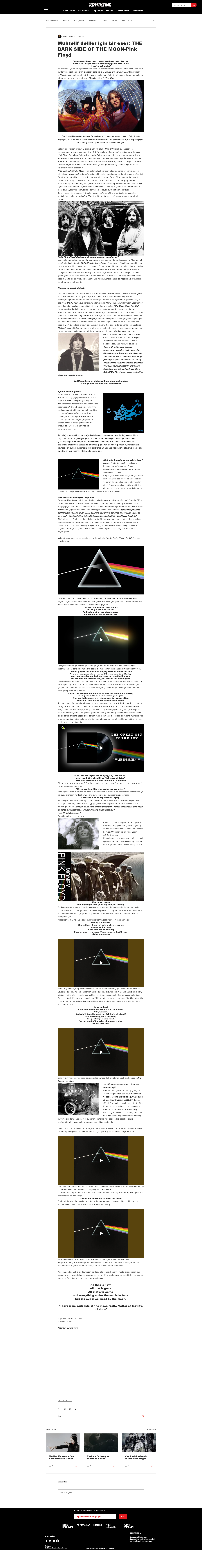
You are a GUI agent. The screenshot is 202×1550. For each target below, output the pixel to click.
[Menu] (46, 11)
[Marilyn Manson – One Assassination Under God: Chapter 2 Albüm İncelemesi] (63, 1442)
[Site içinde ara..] (193, 5)
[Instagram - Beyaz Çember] (57, 1541)
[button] (153, 20)
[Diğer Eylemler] (142, 36)
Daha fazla (125, 20)
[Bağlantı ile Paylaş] (76, 1409)
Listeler (104, 20)
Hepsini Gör (151, 1429)
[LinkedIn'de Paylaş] (70, 1409)
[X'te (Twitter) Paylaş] (64, 1409)
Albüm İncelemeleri (65, 1401)
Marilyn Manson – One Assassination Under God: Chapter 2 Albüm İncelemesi (61, 1457)
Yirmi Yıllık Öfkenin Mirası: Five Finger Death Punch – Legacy (137, 1457)
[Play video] (101, 570)
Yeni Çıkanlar (79, 20)
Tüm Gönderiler (52, 20)
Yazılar (114, 20)
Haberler (66, 20)
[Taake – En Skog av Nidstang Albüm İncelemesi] (101, 1442)
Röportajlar (93, 20)
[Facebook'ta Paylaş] (59, 1409)
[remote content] (101, 1362)
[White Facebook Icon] (46, 1541)
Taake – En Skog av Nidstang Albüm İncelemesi (98, 1457)
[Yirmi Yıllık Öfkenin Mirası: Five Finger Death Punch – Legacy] (139, 1442)
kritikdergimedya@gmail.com (56, 1548)
